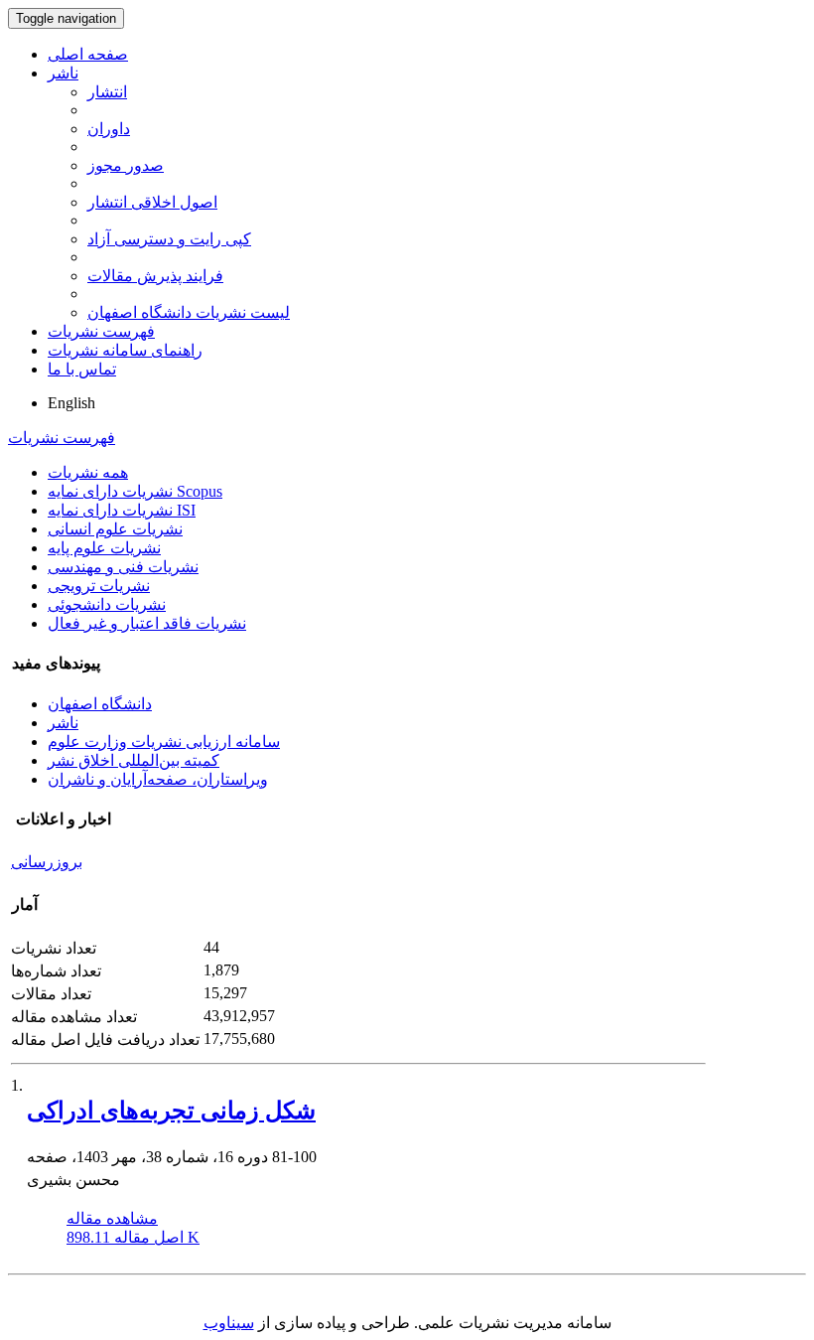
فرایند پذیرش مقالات (155, 275)
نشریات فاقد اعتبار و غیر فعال (147, 623)
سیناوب (229, 1322)
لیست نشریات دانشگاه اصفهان (188, 312)
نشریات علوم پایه (104, 547)
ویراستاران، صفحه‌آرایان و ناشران (158, 779)
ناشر (63, 73)
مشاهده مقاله (112, 1218)
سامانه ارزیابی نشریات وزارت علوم (164, 741)
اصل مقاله (133, 1237)
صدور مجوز (125, 165)
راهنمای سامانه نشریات (125, 350)
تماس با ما (82, 369)
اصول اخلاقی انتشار (152, 202)
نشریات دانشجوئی (107, 604)
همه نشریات (88, 472)
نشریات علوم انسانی (115, 529)
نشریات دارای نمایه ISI (122, 510)
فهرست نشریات (101, 331)
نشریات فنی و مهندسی (123, 566)
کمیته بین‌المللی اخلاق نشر (133, 760)
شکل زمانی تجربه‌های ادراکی (171, 1110)
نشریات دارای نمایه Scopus (135, 491)
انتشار (107, 91)
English (71, 402)
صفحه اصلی (88, 54)
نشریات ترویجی (99, 585)
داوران (108, 128)
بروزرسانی (46, 861)
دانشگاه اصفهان (100, 703)
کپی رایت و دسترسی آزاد (169, 238)
